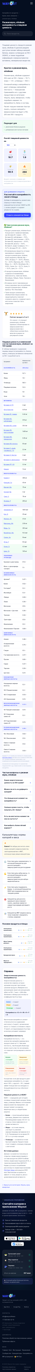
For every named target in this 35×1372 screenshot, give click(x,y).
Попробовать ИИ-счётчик (17, 1363)
